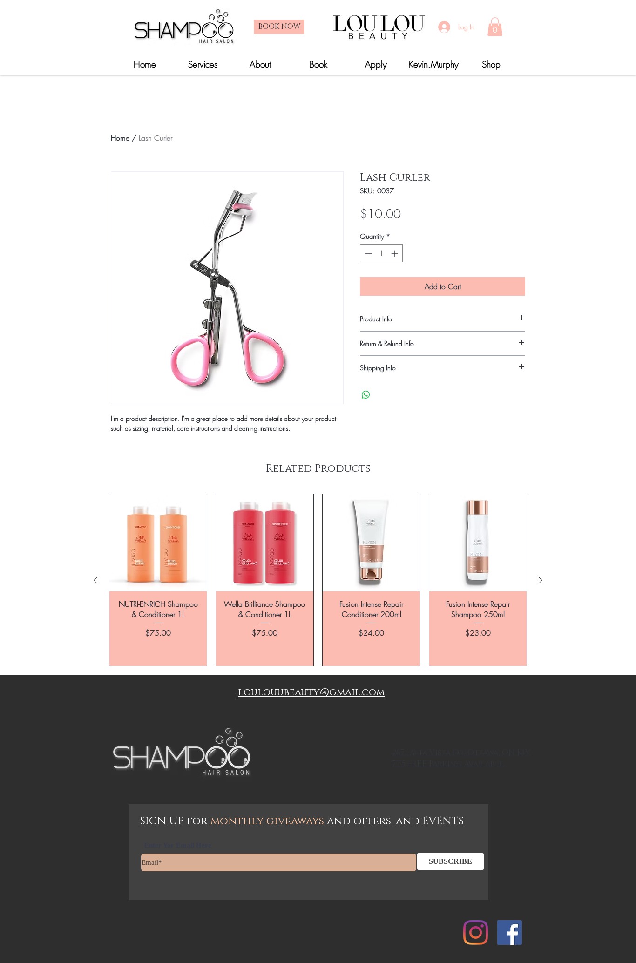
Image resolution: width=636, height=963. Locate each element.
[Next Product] (540, 580)
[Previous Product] (95, 580)
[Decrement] (367, 253)
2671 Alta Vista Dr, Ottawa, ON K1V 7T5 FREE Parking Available (461, 758)
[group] (318, 580)
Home (120, 138)
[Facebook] (509, 932)
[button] (495, 26)
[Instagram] (475, 932)
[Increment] (395, 253)
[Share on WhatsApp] (366, 394)
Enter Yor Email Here (177, 845)
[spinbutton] (381, 253)
